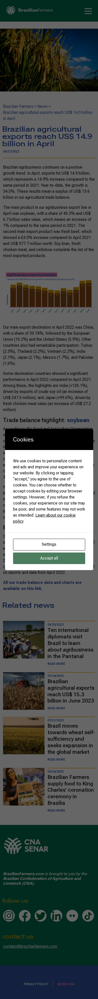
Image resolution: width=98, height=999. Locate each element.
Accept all (49, 558)
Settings (49, 544)
